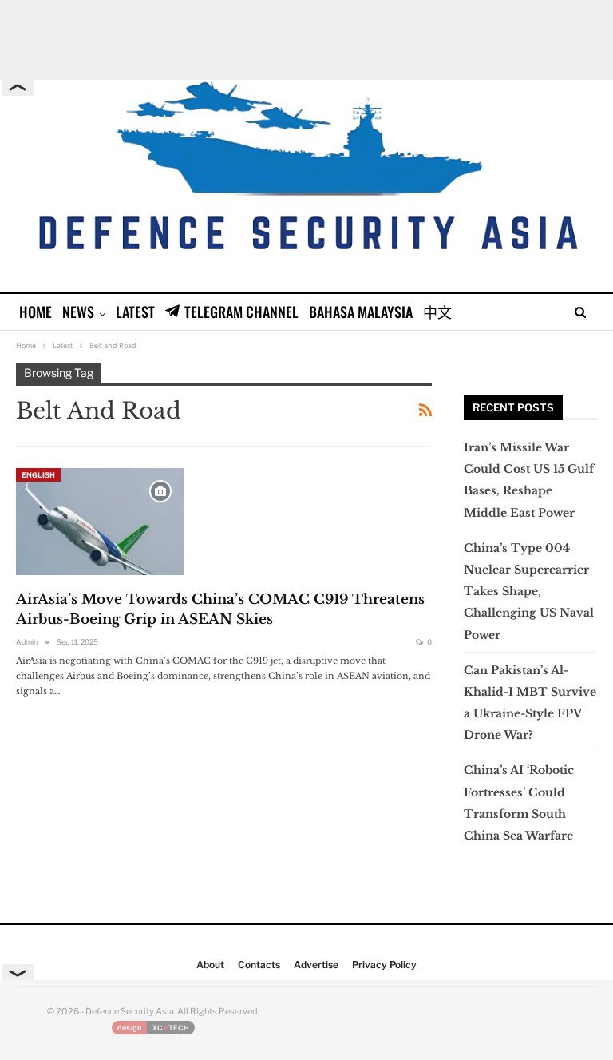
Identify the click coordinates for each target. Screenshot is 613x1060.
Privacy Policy (384, 965)
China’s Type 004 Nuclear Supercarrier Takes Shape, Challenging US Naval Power (529, 591)
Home (35, 311)
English (38, 474)
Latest (135, 311)
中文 (437, 311)
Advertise (316, 965)
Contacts (259, 965)
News (78, 311)
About (210, 965)
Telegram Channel (241, 311)
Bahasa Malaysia (361, 311)
